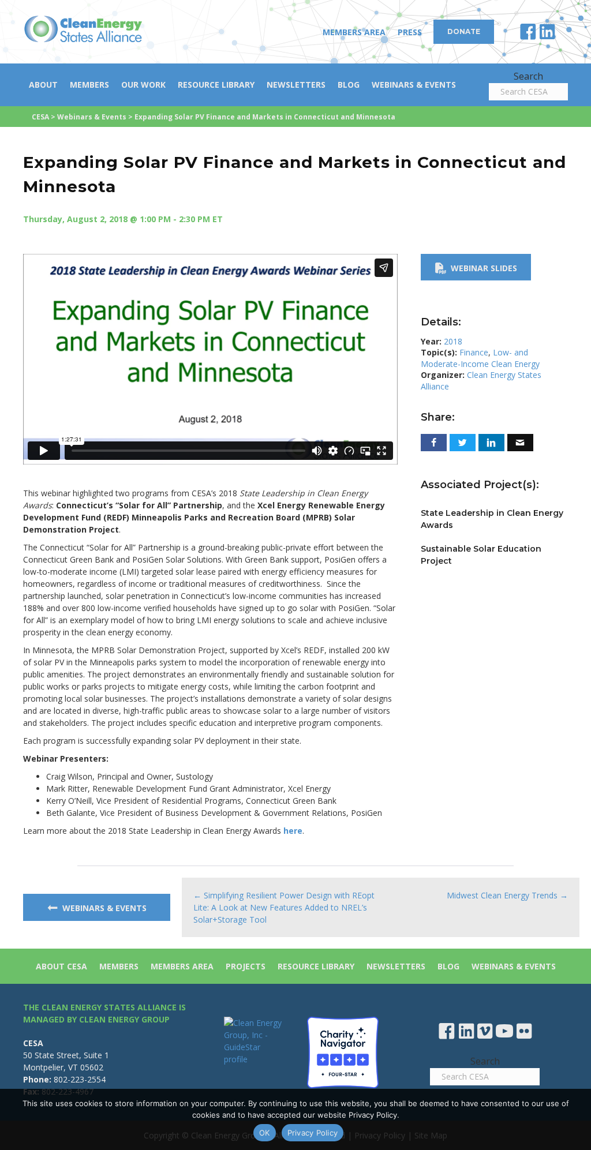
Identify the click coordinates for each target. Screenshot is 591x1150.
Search (528, 76)
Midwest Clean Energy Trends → (507, 895)
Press (410, 32)
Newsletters (296, 84)
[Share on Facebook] (434, 442)
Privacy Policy (312, 1132)
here (292, 830)
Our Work (143, 84)
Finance (473, 352)
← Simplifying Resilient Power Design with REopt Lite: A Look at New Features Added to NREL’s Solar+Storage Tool (284, 907)
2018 (453, 341)
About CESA (61, 966)
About (43, 84)
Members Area (354, 32)
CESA (40, 117)
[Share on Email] (520, 442)
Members (89, 84)
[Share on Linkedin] (491, 442)
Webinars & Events (414, 84)
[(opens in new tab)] (343, 1051)
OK (264, 1132)
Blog (349, 84)
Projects (245, 966)
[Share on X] (463, 442)
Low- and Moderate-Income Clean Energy (480, 358)
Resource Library (216, 84)
